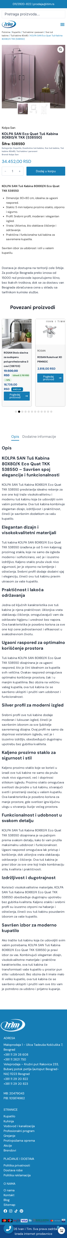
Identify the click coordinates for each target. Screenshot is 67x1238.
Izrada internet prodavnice (33, 1234)
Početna (6, 32)
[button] (62, 24)
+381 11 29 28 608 (16, 1054)
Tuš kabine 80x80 (19, 35)
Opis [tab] (15, 437)
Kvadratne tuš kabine (33, 148)
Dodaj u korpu (46, 171)
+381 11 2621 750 (15, 1059)
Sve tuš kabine (52, 148)
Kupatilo (16, 32)
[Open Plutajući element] (9, 1229)
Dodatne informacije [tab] (39, 437)
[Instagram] (11, 1211)
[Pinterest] (21, 1211)
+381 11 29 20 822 (16, 1079)
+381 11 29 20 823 (16, 1084)
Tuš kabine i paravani (33, 32)
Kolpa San (14, 154)
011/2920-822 (22, 4)
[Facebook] (5, 1211)
